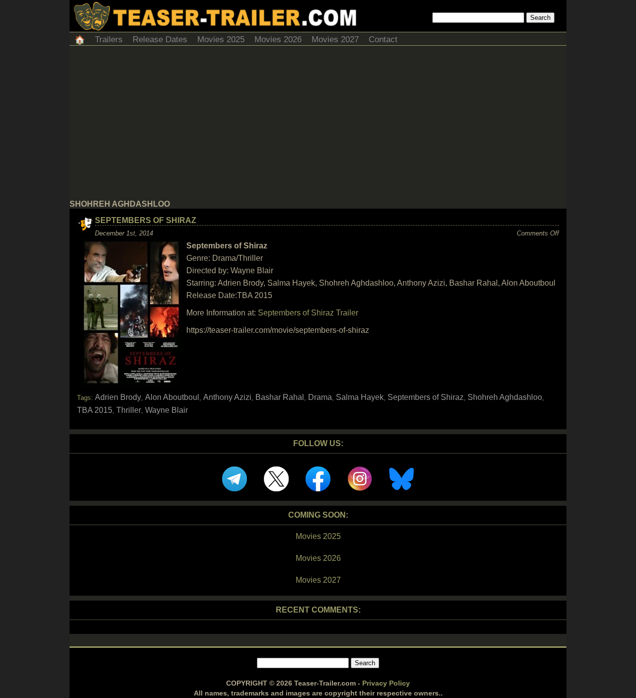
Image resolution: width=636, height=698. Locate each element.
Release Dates (160, 39)
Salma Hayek (360, 397)
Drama (320, 397)
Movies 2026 (278, 39)
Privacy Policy (386, 683)
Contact (383, 39)
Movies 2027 (335, 39)
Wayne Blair (166, 410)
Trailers (109, 39)
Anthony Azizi (227, 397)
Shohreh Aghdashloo (505, 397)
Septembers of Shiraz (145, 220)
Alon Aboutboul (172, 397)
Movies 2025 (220, 39)
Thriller (128, 410)
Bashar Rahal (279, 397)
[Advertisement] (318, 125)
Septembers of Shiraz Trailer (308, 313)
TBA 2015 (94, 410)
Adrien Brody (118, 397)
